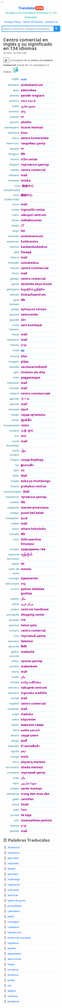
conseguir (13, 921)
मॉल (22, 350)
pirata (11, 980)
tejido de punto (17, 900)
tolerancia (13, 852)
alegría (12, 990)
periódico (13, 874)
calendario (14, 911)
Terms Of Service (33, 21)
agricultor (13, 858)
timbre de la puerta (19, 937)
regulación (14, 884)
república (13, 943)
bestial (11, 868)
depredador (15, 953)
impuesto (13, 863)
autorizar (13, 895)
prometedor (15, 905)
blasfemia (13, 1001)
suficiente (13, 890)
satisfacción (14, 932)
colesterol (13, 927)
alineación (14, 847)
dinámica (13, 974)
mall (24, 79)
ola (9, 985)
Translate (30, 8)
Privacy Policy (12, 21)
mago (11, 964)
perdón (12, 948)
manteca (13, 996)
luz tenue (13, 969)
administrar (14, 959)
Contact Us (51, 21)
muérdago (14, 879)
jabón (11, 916)
